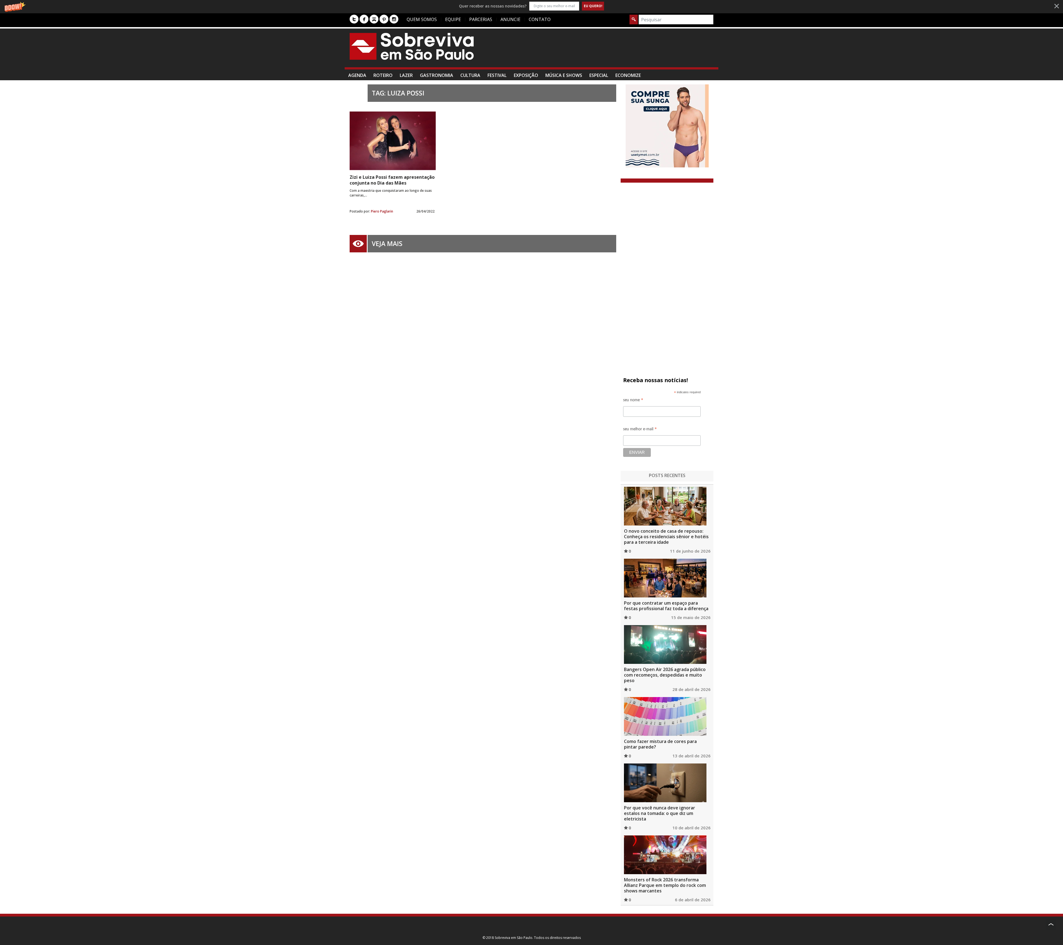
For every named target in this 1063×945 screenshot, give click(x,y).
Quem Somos (422, 19)
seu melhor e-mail (640, 430)
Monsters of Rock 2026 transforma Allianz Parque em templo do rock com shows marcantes (665, 885)
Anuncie (510, 19)
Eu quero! (593, 6)
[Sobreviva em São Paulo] (412, 46)
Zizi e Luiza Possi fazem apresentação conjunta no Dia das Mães (392, 180)
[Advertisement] (612, 50)
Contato (540, 19)
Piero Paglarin (382, 211)
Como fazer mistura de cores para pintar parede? (660, 744)
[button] (531, 6)
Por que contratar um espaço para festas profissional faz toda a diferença (666, 606)
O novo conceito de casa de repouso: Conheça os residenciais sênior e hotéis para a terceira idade (666, 536)
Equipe (453, 19)
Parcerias (480, 19)
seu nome (633, 401)
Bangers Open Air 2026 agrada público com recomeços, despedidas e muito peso (665, 674)
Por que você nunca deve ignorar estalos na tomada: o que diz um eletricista (659, 813)
